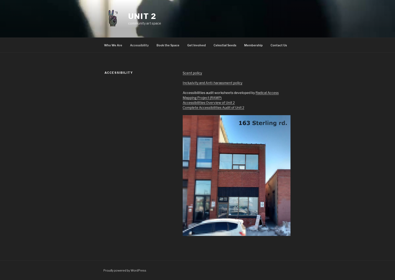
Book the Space (168, 45)
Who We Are (113, 45)
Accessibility (139, 45)
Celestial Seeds (225, 45)
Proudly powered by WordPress (124, 270)
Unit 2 (142, 16)
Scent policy (192, 73)
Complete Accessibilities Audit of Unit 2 (213, 108)
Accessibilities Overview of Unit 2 (209, 103)
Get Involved (196, 45)
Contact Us (279, 45)
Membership (253, 45)
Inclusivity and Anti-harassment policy (212, 83)
